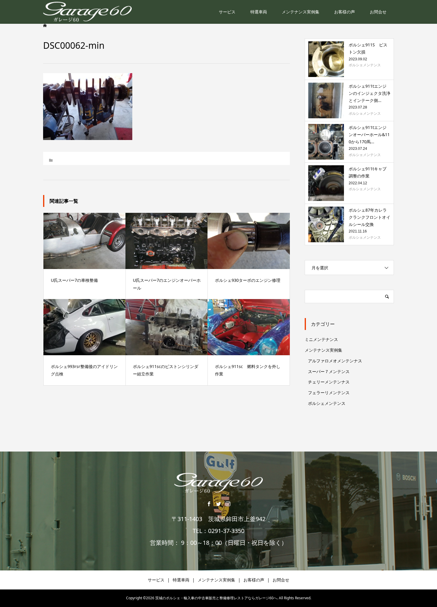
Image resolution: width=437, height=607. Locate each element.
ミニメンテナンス (321, 339)
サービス (227, 12)
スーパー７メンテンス (329, 371)
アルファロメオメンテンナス (335, 361)
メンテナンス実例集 (300, 12)
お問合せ (378, 12)
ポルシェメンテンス (326, 403)
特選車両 (258, 12)
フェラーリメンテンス (329, 392)
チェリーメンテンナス (329, 382)
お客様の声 (344, 12)
